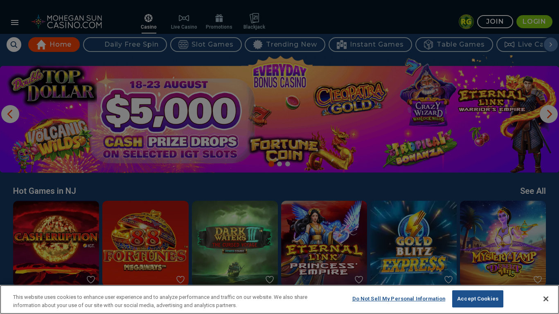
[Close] (546, 299)
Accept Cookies (477, 299)
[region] (279, 299)
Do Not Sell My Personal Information (399, 299)
